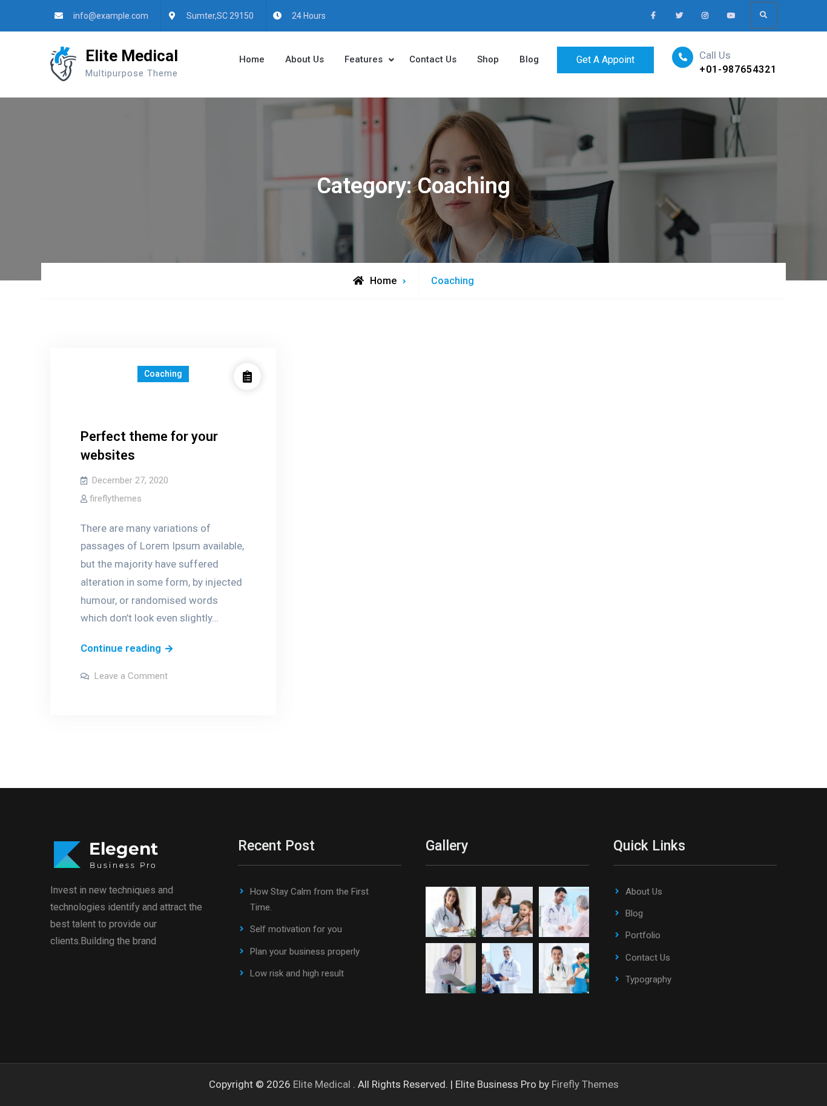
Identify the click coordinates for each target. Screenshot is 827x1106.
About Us (304, 59)
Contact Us (432, 59)
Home (252, 59)
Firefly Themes (585, 1084)
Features (363, 59)
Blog (529, 59)
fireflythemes (116, 498)
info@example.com (110, 16)
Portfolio (643, 935)
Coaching (163, 374)
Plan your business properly (305, 951)
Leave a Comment (131, 676)
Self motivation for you (296, 929)
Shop (488, 59)
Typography (648, 979)
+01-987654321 (738, 69)
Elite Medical (131, 56)
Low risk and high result (297, 973)
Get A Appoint (605, 59)
